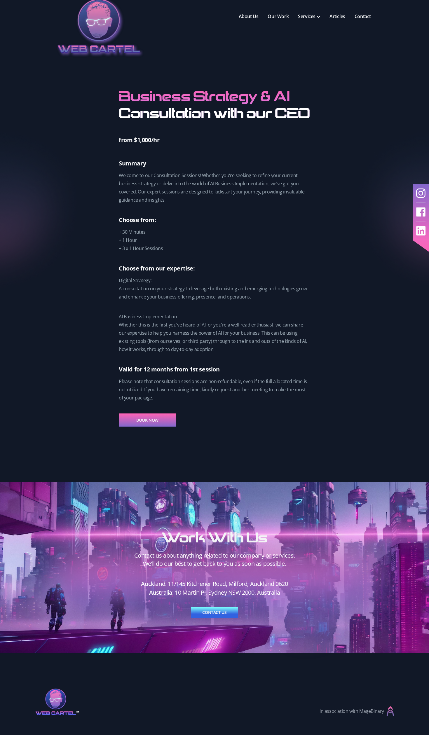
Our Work (278, 16)
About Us (249, 16)
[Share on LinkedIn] (420, 230)
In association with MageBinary (352, 711)
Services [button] (306, 16)
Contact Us (214, 612)
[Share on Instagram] (420, 193)
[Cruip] (57, 702)
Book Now (147, 420)
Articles (337, 16)
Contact (363, 16)
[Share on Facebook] (420, 212)
